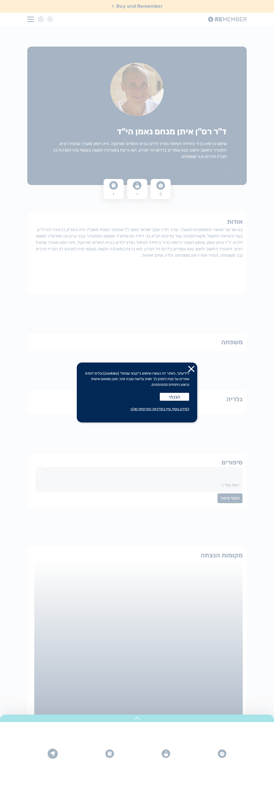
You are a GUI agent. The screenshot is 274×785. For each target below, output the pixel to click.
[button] (191, 370)
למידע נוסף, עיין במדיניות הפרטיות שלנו (160, 409)
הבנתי (174, 396)
